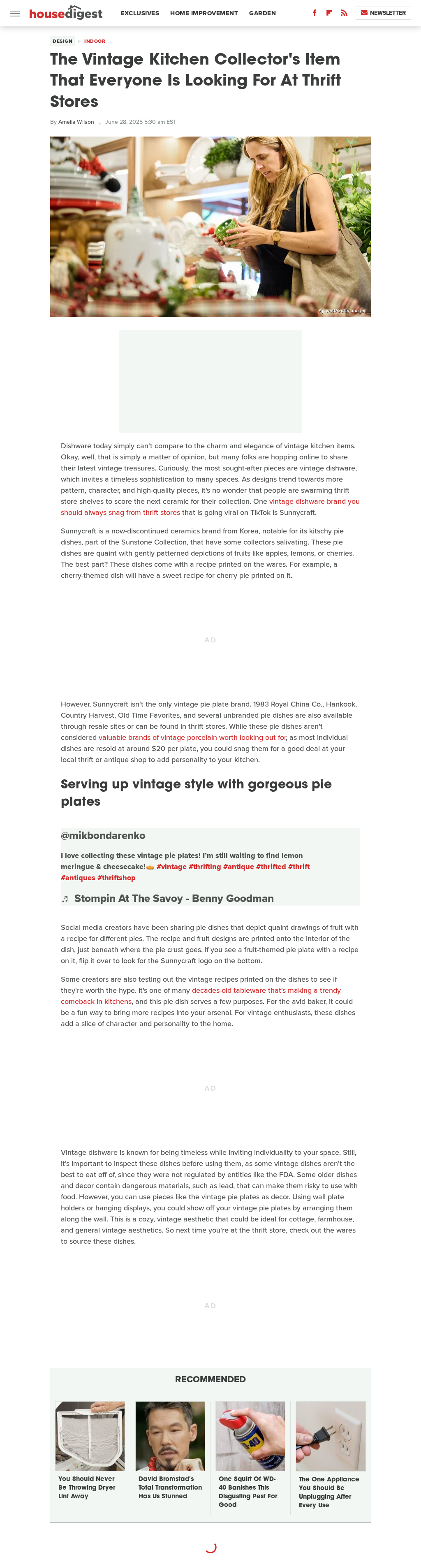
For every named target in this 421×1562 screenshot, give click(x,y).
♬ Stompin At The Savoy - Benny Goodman (167, 898)
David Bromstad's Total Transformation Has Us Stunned (170, 1488)
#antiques (78, 877)
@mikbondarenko (103, 835)
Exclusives (139, 13)
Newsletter (388, 13)
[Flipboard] (329, 15)
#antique (238, 866)
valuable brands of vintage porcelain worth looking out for (192, 737)
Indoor (94, 41)
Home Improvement (204, 13)
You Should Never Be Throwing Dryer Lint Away (86, 1488)
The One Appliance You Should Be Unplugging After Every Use (329, 1493)
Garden (262, 13)
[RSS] (344, 15)
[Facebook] (314, 15)
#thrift (299, 866)
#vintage (172, 866)
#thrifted (271, 866)
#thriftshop (116, 877)
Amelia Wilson (76, 122)
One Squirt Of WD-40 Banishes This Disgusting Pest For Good (248, 1492)
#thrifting (205, 866)
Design (62, 41)
